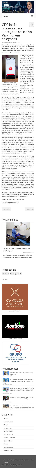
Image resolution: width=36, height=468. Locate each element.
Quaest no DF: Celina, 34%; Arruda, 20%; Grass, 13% (21, 373)
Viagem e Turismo (9, 450)
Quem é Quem (8, 440)
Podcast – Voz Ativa (9, 437)
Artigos (6, 418)
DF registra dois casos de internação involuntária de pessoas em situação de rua (22, 406)
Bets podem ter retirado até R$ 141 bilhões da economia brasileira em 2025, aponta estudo (18, 398)
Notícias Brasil (8, 428)
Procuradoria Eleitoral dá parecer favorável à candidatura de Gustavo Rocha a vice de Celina (18, 381)
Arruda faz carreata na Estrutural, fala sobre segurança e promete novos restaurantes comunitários (18, 390)
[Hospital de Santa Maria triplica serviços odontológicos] (18, 234)
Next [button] (32, 243)
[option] (18, 242)
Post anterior (6, 209)
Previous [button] (3, 243)
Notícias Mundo (8, 434)
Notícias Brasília (12, 42)
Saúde (6, 444)
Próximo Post (29, 209)
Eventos (6, 425)
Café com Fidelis (8, 421)
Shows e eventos (8, 447)
